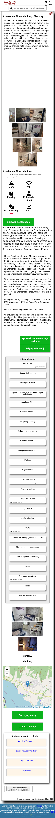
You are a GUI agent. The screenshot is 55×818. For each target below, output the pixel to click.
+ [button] (7, 669)
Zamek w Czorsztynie (26, 741)
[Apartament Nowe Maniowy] (12, 115)
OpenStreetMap (45, 707)
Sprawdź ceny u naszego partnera (35, 339)
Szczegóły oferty (27, 715)
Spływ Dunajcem (26, 761)
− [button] (7, 673)
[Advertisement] (27, 78)
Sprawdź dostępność (18, 222)
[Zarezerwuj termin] (51, 13)
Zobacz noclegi (27, 726)
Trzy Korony (26, 771)
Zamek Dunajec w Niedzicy (26, 751)
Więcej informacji (35, 348)
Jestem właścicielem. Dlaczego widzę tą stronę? (18, 789)
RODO (52, 812)
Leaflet (35, 707)
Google (39, 806)
